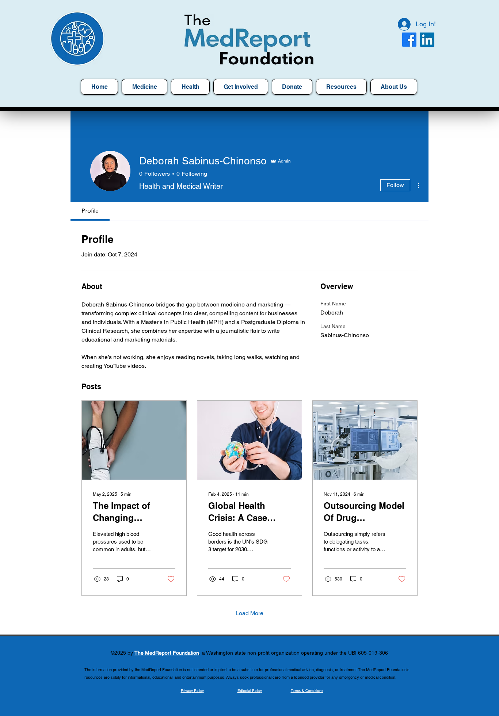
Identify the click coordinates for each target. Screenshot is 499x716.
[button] (341, 87)
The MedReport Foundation (166, 653)
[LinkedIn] (427, 40)
